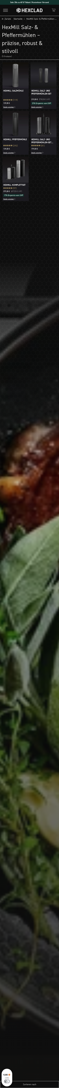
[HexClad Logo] (29, 10)
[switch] (7, 1081)
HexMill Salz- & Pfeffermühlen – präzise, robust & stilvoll (41, 19)
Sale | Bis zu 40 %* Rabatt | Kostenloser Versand (29, 2)
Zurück (8, 19)
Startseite (18, 19)
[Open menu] (5, 10)
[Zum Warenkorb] (53, 10)
